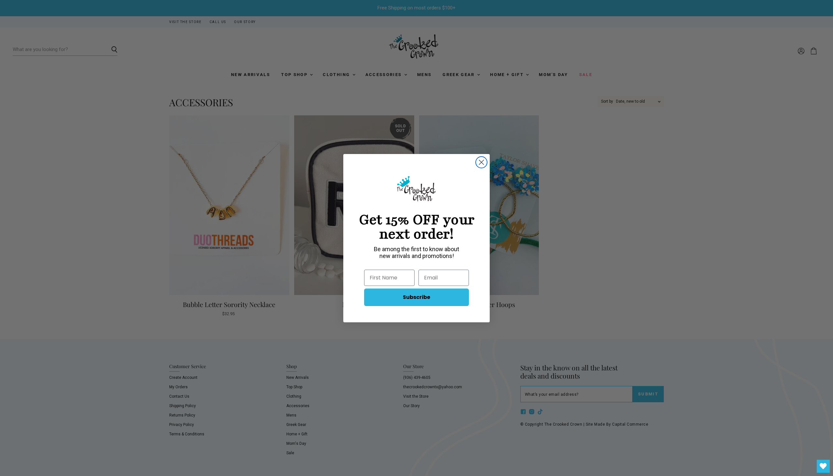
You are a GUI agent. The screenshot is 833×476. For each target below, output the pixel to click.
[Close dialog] (481, 162)
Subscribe (416, 297)
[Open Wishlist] (823, 466)
